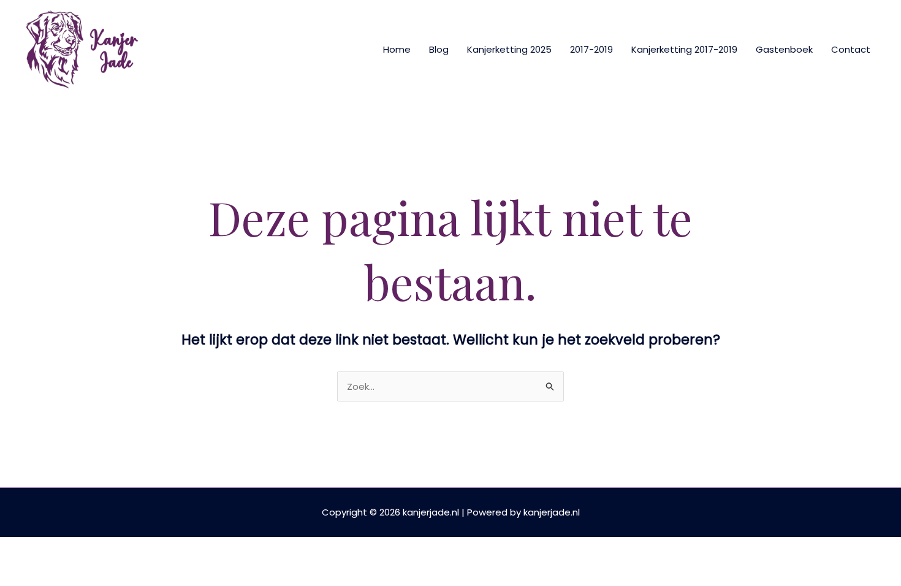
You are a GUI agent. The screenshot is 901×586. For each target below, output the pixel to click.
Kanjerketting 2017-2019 (684, 49)
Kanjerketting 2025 (509, 49)
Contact (850, 49)
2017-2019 (591, 49)
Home (397, 49)
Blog (439, 49)
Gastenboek (784, 49)
